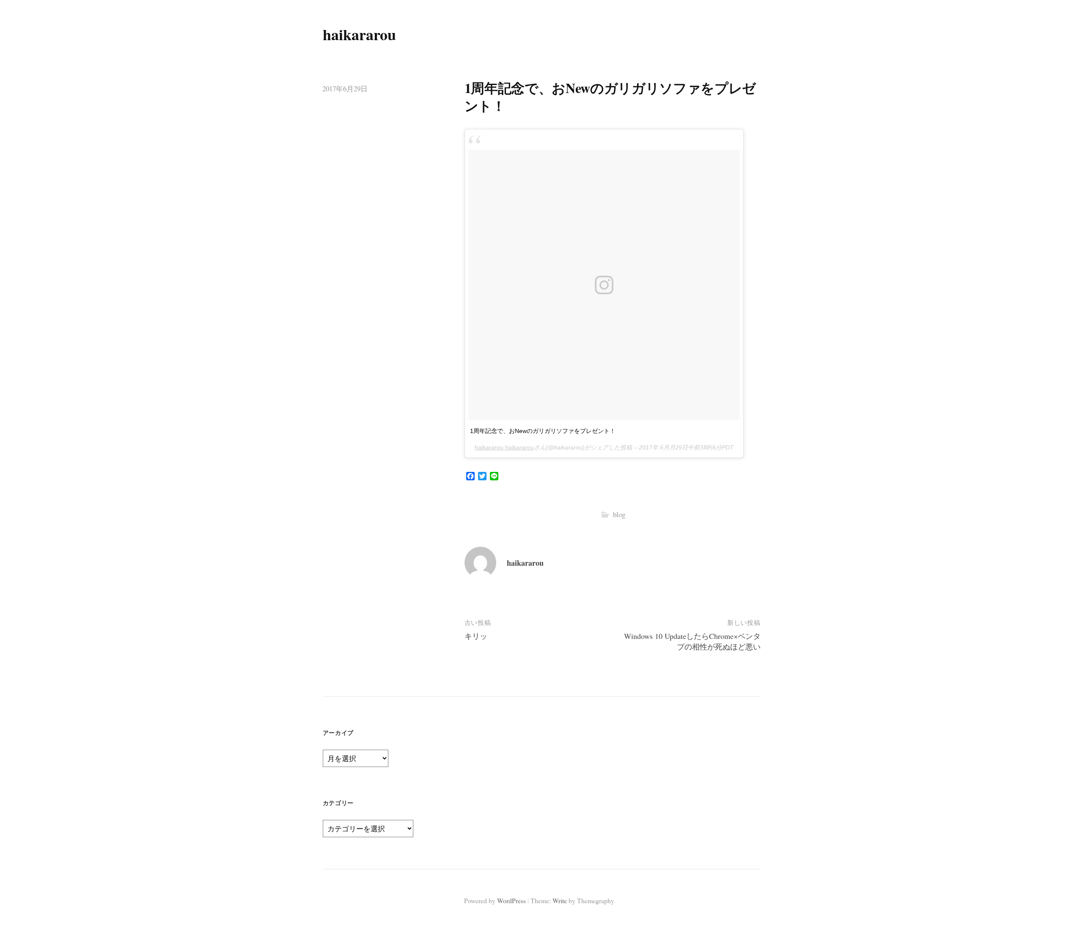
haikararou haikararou (504, 447)
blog (619, 514)
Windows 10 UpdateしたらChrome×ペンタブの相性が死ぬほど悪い (692, 641)
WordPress (511, 900)
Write (559, 900)
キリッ (476, 636)
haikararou (359, 34)
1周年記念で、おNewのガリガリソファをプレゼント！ (543, 430)
